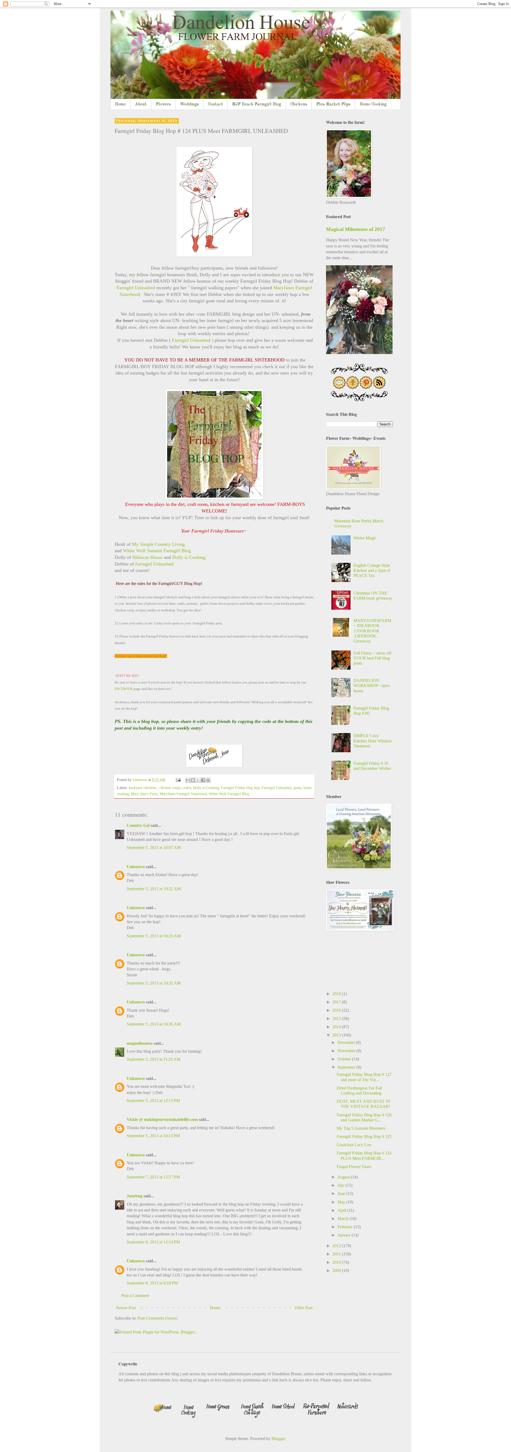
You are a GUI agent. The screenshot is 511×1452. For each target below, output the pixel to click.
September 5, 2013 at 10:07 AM (154, 847)
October (344, 1059)
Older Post (303, 1307)
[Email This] (188, 780)
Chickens (298, 104)
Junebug (134, 1196)
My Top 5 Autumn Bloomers (361, 1128)
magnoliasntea (140, 1043)
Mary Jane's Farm (144, 794)
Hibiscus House (147, 557)
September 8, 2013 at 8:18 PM (152, 1283)
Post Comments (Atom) (157, 1318)
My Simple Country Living (159, 544)
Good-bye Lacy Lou (354, 1144)
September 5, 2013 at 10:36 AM (154, 1024)
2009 (337, 1270)
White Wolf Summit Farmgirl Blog (157, 550)
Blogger (278, 1438)
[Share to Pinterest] (208, 780)
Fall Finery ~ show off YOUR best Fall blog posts (372, 658)
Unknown (136, 866)
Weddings (189, 104)
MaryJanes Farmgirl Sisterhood (183, 794)
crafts (187, 788)
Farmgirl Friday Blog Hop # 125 (364, 1136)
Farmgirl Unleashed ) (192, 340)
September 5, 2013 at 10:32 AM (154, 983)
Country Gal (139, 825)
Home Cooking (373, 104)
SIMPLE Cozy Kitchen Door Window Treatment (372, 740)
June (341, 1193)
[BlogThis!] (193, 780)
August (344, 1177)
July (341, 1185)
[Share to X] (198, 780)
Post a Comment (135, 1295)
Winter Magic (364, 538)
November (346, 1050)
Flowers (163, 104)
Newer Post (126, 1307)
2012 (337, 1245)
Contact (215, 104)
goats (297, 788)
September (346, 1067)
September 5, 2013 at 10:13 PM (153, 1135)
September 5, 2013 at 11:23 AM (153, 1059)
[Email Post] (178, 780)
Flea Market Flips (333, 104)
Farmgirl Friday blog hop (240, 788)
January (344, 1235)
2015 (337, 1018)
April (342, 1210)
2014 (337, 1026)
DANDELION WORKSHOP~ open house (371, 685)
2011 (337, 1254)
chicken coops (169, 788)
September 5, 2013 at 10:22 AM (154, 888)
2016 (337, 1010)
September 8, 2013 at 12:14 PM (153, 1242)
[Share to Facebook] (203, 780)
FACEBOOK (124, 689)
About (141, 104)
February (345, 1227)
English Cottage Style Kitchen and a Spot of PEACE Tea (371, 570)
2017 (337, 1002)
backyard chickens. (143, 788)
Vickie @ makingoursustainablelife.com (162, 1119)
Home (120, 104)
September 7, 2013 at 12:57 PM (153, 1177)
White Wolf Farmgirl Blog (229, 794)
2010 (337, 1262)
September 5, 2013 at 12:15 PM (153, 1100)
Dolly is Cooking (188, 557)
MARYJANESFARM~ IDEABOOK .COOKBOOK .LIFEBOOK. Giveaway (372, 630)
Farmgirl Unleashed (136, 287)
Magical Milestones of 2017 (355, 229)
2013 (337, 1035)
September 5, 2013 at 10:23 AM (154, 936)
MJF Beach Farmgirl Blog (256, 104)
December (346, 1042)
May (341, 1202)
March (343, 1218)
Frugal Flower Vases (354, 1166)
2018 (337, 993)
